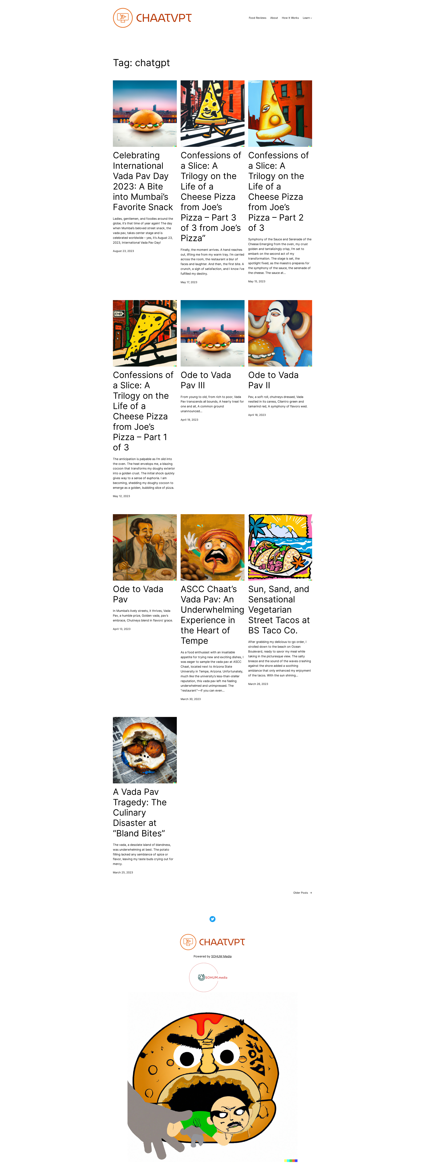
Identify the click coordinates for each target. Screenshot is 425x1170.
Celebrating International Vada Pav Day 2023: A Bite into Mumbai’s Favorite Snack (143, 181)
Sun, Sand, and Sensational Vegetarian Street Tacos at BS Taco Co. (279, 610)
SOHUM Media (221, 956)
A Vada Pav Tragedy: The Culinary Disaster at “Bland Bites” (140, 813)
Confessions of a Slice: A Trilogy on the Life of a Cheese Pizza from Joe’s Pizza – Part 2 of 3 (278, 191)
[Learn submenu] (311, 18)
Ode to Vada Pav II (273, 380)
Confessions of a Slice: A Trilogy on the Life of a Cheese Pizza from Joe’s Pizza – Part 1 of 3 (143, 411)
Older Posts (302, 892)
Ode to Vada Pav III (206, 380)
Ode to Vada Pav (138, 594)
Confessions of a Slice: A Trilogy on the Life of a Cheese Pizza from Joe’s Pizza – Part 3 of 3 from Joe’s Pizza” (211, 196)
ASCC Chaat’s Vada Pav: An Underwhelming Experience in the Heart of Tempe (212, 615)
